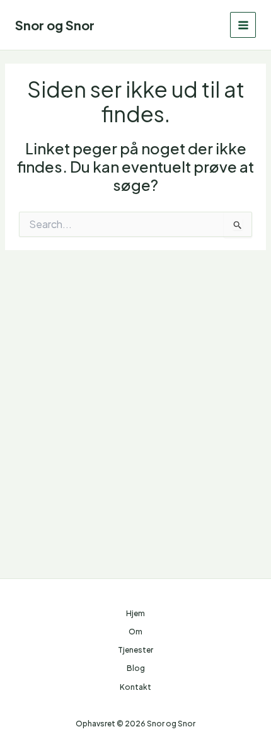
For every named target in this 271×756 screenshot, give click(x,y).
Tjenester (135, 650)
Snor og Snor (55, 25)
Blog (136, 668)
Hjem (135, 613)
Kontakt (135, 687)
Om (135, 631)
